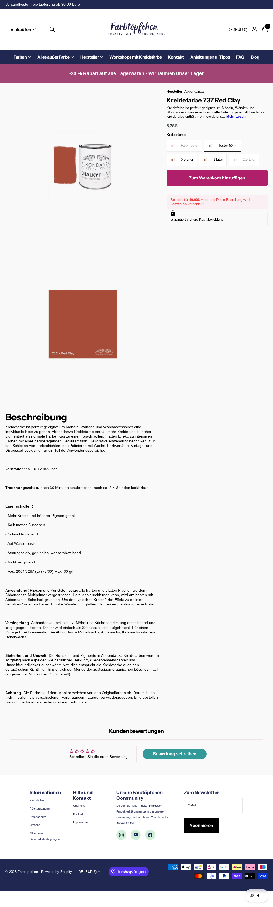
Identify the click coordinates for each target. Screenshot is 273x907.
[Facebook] (150, 835)
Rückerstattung (40, 808)
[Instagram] (121, 835)
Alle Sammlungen (22, 60)
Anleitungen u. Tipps (210, 57)
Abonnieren (201, 825)
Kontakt (176, 57)
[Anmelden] (254, 29)
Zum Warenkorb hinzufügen (217, 177)
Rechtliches (37, 800)
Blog (255, 57)
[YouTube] (136, 835)
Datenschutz (38, 816)
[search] (52, 29)
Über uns (79, 805)
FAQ (240, 57)
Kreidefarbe (176, 135)
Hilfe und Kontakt (83, 795)
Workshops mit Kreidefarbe (135, 57)
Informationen (45, 792)
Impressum (80, 822)
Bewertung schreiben (174, 754)
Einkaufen (21, 29)
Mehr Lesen (236, 116)
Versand (35, 825)
